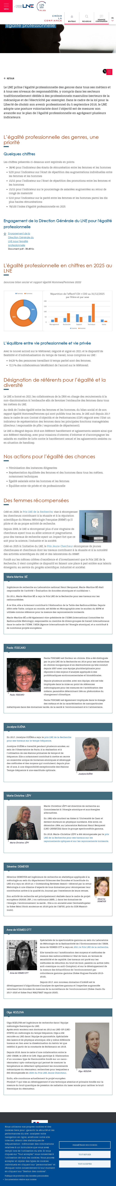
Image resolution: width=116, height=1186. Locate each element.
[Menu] (109, 72)
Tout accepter (85, 1163)
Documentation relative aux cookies (21, 1179)
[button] (6, 6)
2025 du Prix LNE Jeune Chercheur (47, 1073)
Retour (10, 78)
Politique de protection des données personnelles (27, 1175)
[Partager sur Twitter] (104, 71)
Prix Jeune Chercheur (60, 546)
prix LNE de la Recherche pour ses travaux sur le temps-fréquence (39, 739)
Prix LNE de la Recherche (38, 512)
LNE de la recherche (97, 947)
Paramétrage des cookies (85, 1145)
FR (112, 18)
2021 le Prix (80, 947)
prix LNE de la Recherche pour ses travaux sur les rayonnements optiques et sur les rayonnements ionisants (76, 837)
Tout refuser (85, 1154)
